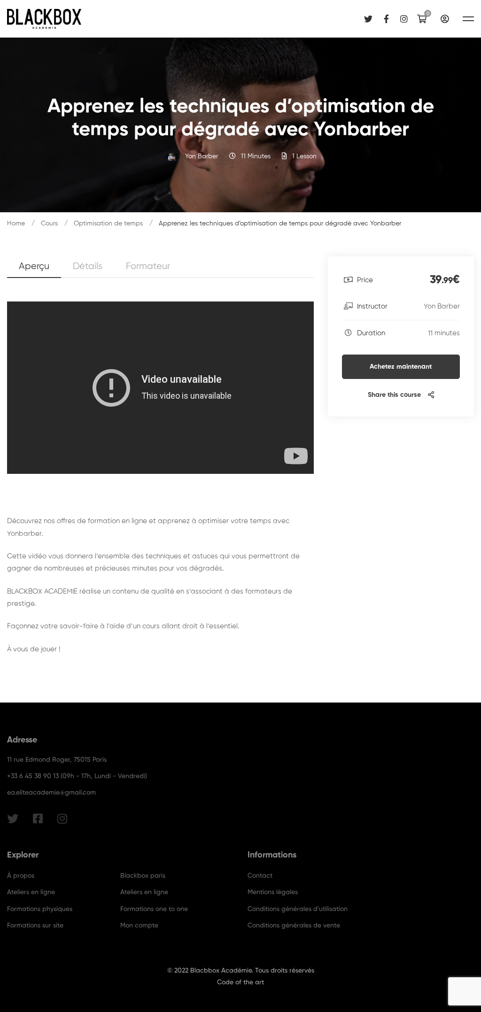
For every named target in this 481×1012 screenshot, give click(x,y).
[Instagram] (404, 18)
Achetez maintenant (401, 366)
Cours (49, 223)
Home (16, 223)
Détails (87, 266)
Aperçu (34, 266)
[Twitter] (368, 18)
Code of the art (240, 982)
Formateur (148, 266)
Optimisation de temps (108, 223)
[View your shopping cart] (424, 19)
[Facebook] (386, 18)
